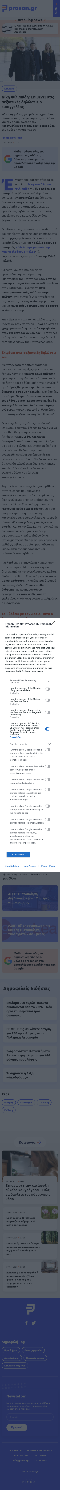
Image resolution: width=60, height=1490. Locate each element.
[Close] (54, 624)
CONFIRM (18, 854)
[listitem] (30, 681)
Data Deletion (12, 866)
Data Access (30, 866)
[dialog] (30, 745)
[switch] (47, 689)
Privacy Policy (48, 866)
